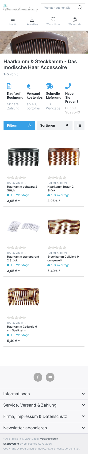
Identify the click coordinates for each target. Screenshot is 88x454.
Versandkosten (49, 438)
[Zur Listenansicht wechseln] (79, 125)
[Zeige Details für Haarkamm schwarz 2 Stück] (23, 156)
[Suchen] (80, 7)
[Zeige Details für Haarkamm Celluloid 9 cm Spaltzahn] (23, 296)
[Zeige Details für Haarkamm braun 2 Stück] (63, 156)
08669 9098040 (72, 110)
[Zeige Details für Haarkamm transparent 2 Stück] (23, 226)
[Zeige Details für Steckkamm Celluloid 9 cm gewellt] (63, 226)
